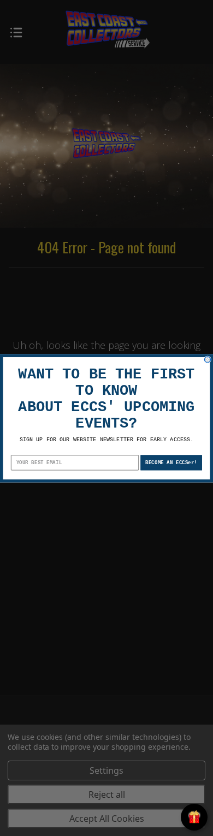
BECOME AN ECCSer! (171, 462)
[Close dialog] (207, 359)
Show (194, 817)
